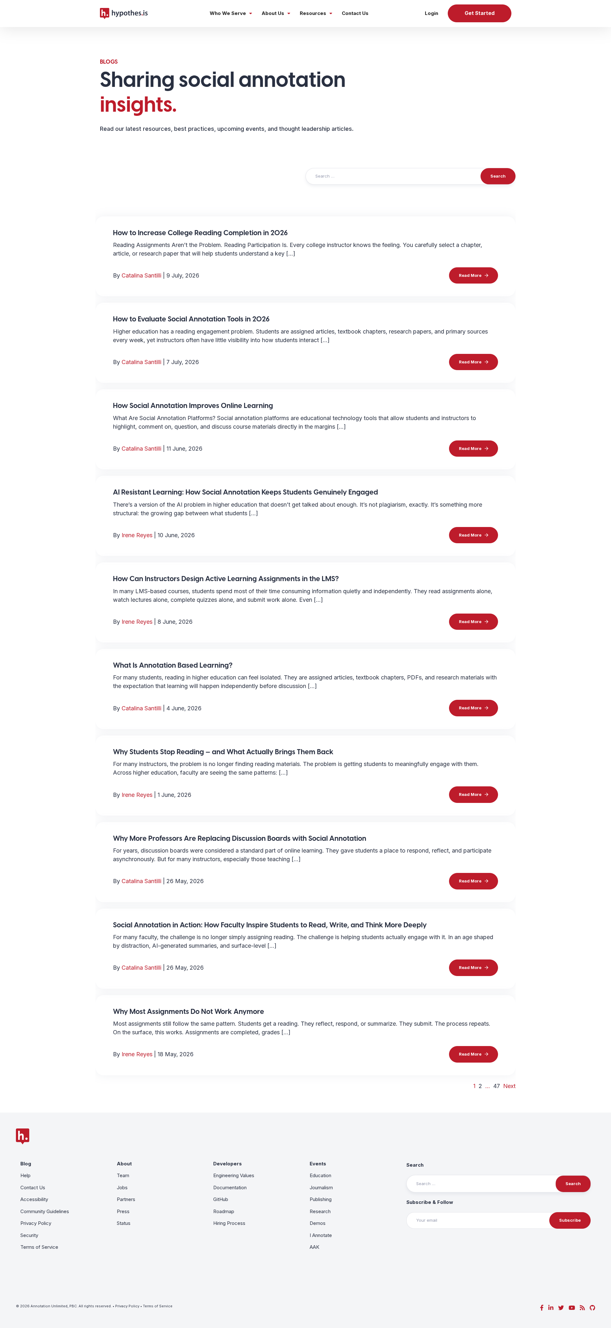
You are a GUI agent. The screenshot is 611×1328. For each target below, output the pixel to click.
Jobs (122, 1187)
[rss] (582, 1307)
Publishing (321, 1199)
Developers (227, 1164)
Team (123, 1175)
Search (415, 1165)
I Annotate (321, 1235)
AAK (314, 1247)
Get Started (480, 13)
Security (29, 1235)
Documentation (230, 1187)
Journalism (321, 1187)
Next (509, 1086)
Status (123, 1223)
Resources (313, 13)
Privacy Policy (35, 1223)
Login (431, 13)
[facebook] (542, 1307)
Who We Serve (228, 13)
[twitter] (561, 1307)
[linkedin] (550, 1307)
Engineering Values (233, 1175)
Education (320, 1175)
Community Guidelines (44, 1211)
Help (25, 1175)
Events (318, 1164)
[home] (124, 13)
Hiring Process (229, 1223)
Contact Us (355, 13)
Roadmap (223, 1211)
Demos (318, 1223)
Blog (25, 1164)
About (124, 1164)
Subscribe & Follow (429, 1202)
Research (320, 1211)
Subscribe (570, 1220)
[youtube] (572, 1307)
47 (496, 1086)
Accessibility (34, 1199)
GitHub (220, 1199)
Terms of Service (39, 1247)
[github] (592, 1307)
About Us (273, 13)
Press (123, 1211)
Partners (126, 1199)
